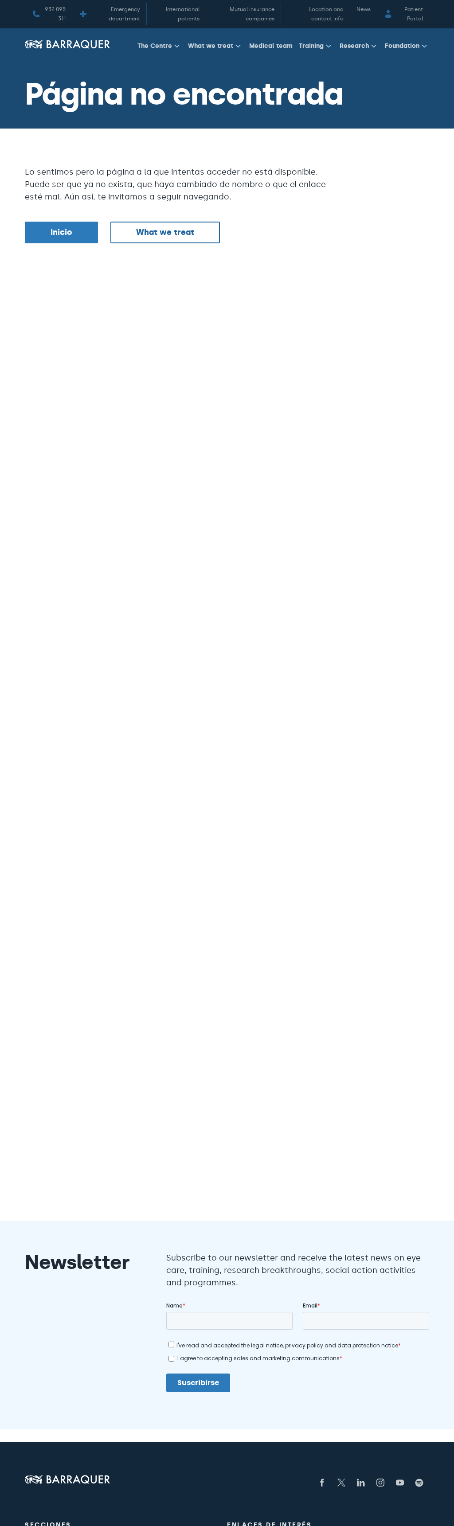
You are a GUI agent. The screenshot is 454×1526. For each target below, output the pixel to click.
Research (354, 46)
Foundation (402, 46)
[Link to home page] (67, 44)
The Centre (154, 46)
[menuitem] (159, 47)
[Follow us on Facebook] (322, 1482)
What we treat (210, 46)
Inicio (61, 232)
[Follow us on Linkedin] (361, 1482)
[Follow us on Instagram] (380, 1482)
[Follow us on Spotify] (419, 1482)
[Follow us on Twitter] (341, 1482)
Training (311, 46)
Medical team (271, 46)
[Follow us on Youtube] (400, 1482)
